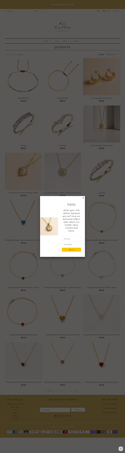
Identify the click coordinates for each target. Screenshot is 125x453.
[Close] (83, 198)
